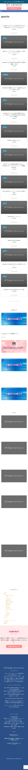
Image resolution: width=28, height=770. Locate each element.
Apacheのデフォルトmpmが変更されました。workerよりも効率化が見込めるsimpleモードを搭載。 (14, 115)
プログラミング (9, 598)
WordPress (8, 600)
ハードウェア (6, 606)
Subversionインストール (14, 216)
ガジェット (8, 612)
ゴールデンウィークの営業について (9, 333)
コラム (5, 592)
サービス (6, 617)
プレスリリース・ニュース (9, 620)
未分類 (5, 623)
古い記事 (6, 621)
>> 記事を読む (14, 29)
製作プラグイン (9, 603)
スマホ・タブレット (10, 609)
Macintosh (8, 607)
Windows (8, 614)
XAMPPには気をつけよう (14, 140)
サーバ (7, 597)
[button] (1, 11)
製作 (5, 593)
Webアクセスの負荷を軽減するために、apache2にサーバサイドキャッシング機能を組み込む (14, 165)
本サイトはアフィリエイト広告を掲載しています (14, 1)
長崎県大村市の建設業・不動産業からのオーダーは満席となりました (14, 739)
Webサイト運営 (9, 601)
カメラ (7, 611)
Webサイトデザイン (10, 595)
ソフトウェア (6, 615)
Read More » (3, 337)
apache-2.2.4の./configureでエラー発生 (14, 289)
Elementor (8, 604)
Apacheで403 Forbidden (14, 240)
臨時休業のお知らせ (14, 734)
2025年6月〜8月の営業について (14, 743)
